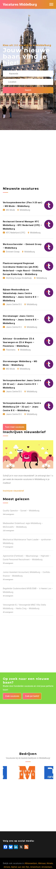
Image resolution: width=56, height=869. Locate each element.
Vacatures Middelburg (20, 4)
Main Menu (51, 4)
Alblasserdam (30, 863)
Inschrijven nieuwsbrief (13, 491)
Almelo (49, 863)
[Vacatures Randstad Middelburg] (41, 772)
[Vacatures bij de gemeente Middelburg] (14, 773)
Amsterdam (46, 867)
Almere (7, 867)
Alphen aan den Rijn (20, 867)
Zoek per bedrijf (32, 696)
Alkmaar (42, 863)
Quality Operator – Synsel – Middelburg (21, 510)
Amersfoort (35, 867)
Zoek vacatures (12, 696)
